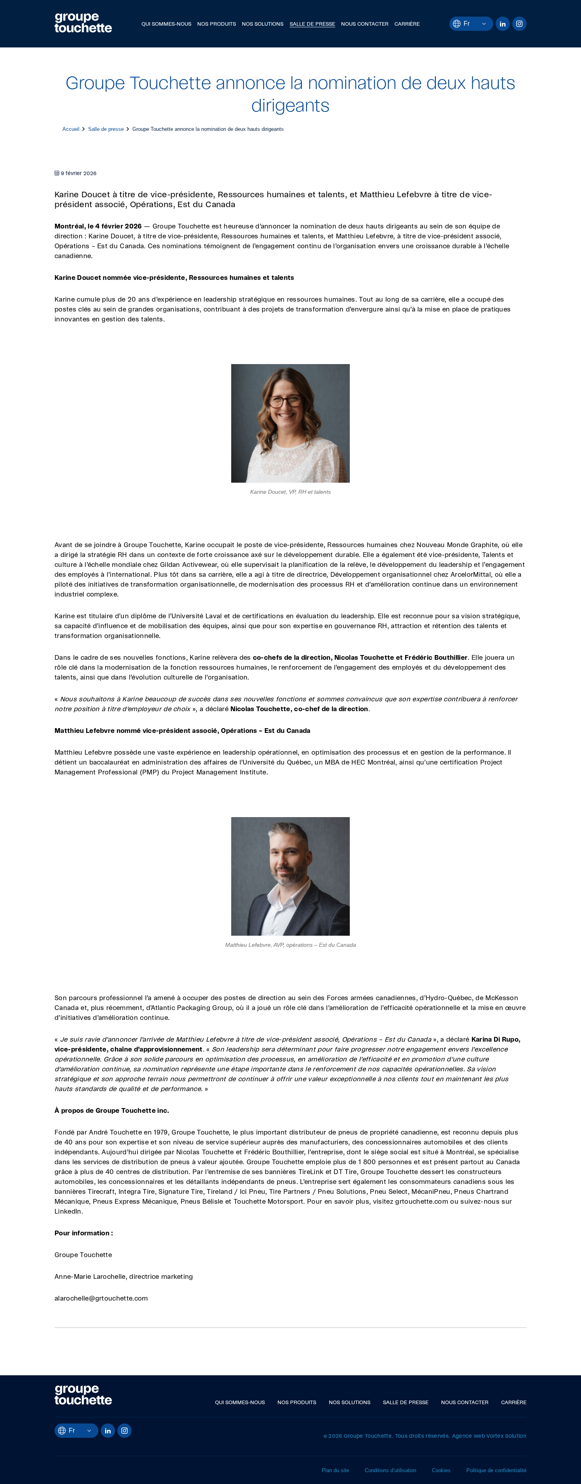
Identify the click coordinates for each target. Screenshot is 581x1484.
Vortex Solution (506, 1436)
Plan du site (335, 1470)
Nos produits (216, 24)
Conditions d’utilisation (390, 1470)
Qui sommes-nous (166, 24)
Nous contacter (365, 24)
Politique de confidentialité (496, 1470)
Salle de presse (312, 24)
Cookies (441, 1470)
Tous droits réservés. (423, 1436)
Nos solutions (262, 24)
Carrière (407, 24)
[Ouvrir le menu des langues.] (478, 24)
